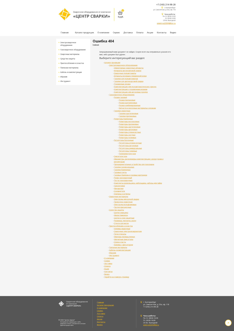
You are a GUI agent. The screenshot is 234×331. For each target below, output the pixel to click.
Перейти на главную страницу (116, 277)
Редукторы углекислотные (130, 132)
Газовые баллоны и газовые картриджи (130, 175)
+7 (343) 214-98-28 (166, 4)
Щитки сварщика (121, 212)
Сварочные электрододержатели (128, 231)
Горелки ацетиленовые (128, 113)
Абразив (63, 77)
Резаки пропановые (127, 100)
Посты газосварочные (123, 180)
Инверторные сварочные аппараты (128, 68)
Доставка (128, 32)
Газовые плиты (120, 172)
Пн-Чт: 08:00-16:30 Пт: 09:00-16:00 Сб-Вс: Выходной (169, 17)
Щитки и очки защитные (124, 218)
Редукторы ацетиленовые (129, 127)
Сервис (116, 32)
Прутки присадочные (122, 207)
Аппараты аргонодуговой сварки (127, 70)
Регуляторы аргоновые (128, 145)
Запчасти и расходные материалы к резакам (137, 108)
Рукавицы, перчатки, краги (125, 220)
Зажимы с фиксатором (123, 245)
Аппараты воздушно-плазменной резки (130, 76)
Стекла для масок (121, 223)
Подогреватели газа (127, 153)
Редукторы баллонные (123, 119)
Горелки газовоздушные (124, 167)
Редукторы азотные (127, 135)
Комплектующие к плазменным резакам (130, 89)
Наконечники (119, 186)
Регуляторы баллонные (124, 140)
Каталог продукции (84, 32)
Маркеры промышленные (124, 237)
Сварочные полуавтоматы (125, 73)
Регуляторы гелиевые (128, 151)
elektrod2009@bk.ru (166, 23)
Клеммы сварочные (122, 228)
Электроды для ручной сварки (126, 199)
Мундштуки (118, 188)
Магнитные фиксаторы (123, 239)
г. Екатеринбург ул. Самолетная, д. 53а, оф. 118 (164, 9)
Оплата (139, 32)
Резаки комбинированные (129, 105)
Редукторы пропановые (129, 124)
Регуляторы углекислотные (130, 143)
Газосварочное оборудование (73, 49)
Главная (64, 32)
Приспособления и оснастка (72, 63)
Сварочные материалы (69, 54)
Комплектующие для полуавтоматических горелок (135, 86)
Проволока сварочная (123, 202)
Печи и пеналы (120, 234)
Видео (173, 32)
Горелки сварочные (122, 111)
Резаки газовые (120, 97)
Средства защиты (67, 58)
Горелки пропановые (127, 116)
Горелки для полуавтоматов (126, 78)
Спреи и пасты (120, 242)
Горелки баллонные (122, 170)
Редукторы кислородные (129, 121)
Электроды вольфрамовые (125, 204)
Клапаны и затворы (122, 194)
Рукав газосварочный (123, 178)
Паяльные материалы (69, 67)
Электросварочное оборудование (123, 65)
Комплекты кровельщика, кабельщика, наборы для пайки (138, 183)
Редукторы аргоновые (128, 129)
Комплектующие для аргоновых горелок (131, 92)
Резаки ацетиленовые (128, 103)
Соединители (119, 191)
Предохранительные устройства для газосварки (134, 164)
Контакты (161, 32)
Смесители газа (120, 156)
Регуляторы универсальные (130, 148)
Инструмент (65, 81)
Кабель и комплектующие (71, 72)
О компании (103, 32)
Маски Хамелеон (121, 215)
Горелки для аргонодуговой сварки (128, 81)
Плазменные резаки (122, 84)
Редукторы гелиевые (127, 137)
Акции (150, 32)
